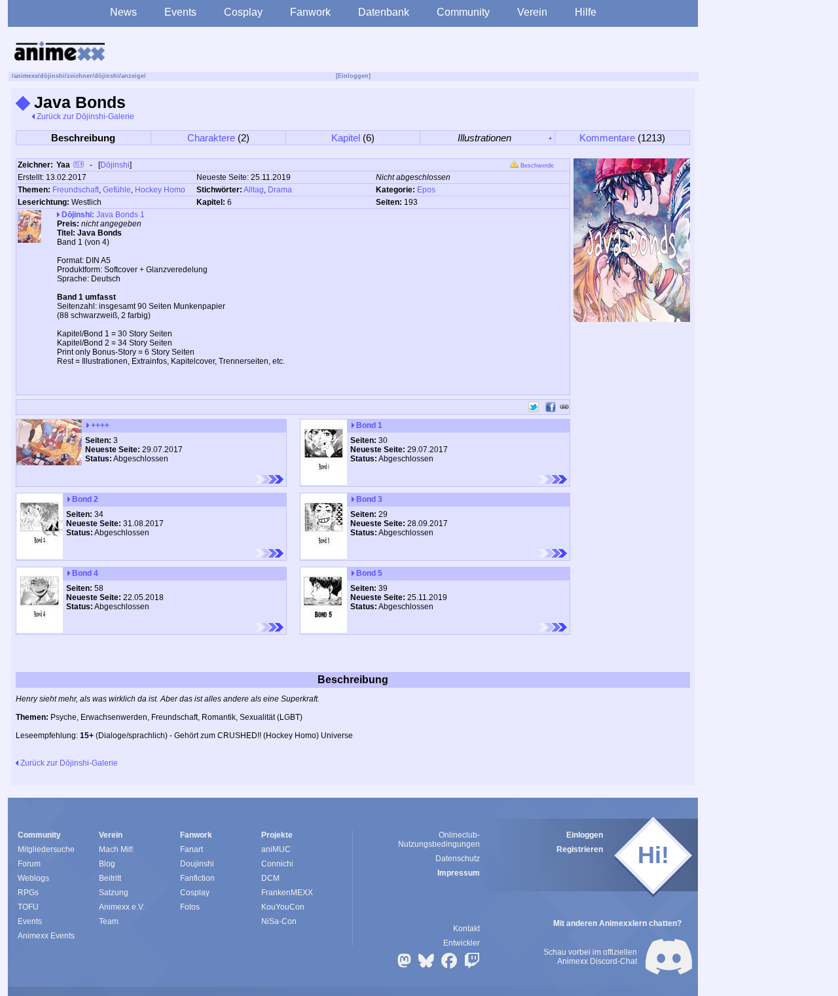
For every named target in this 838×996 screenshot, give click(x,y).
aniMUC (276, 849)
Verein (532, 12)
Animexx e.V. (122, 907)
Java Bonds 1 (103, 214)
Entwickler (461, 943)
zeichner (79, 76)
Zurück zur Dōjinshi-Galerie (84, 116)
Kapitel (345, 137)
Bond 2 (84, 499)
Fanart (191, 849)
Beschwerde (536, 165)
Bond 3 (368, 499)
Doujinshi (197, 863)
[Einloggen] (353, 76)
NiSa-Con (279, 921)
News (123, 12)
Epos (426, 189)
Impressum (458, 873)
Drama (280, 189)
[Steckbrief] (78, 166)
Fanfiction (197, 878)
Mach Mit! (116, 849)
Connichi (277, 863)
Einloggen (584, 835)
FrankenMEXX (287, 892)
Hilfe (585, 12)
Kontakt (466, 928)
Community (463, 12)
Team (108, 921)
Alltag (254, 189)
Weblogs (33, 878)
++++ (99, 425)
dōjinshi (52, 76)
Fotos (190, 907)
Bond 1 (368, 425)
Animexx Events (46, 935)
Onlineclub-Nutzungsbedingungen (439, 839)
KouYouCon (282, 907)
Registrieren (579, 849)
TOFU (28, 907)
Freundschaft (75, 189)
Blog (107, 863)
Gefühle (117, 189)
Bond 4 (84, 573)
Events (180, 12)
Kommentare (607, 137)
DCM (270, 878)
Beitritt (110, 878)
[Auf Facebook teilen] (550, 407)
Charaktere (211, 137)
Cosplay (243, 12)
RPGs (28, 892)
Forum (29, 863)
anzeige (132, 76)
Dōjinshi (115, 164)
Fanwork (310, 12)
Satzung (113, 892)
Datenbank (383, 12)
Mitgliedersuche (46, 849)
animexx (26, 76)
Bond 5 (368, 573)
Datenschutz (457, 858)
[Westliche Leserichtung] (269, 479)
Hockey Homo (160, 189)
